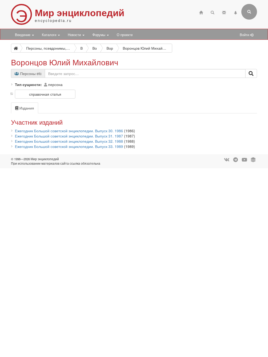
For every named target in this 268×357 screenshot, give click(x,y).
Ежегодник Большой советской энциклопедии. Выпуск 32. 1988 (69, 141)
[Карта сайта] (235, 12)
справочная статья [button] (45, 94)
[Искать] (251, 73)
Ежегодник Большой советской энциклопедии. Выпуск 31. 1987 (69, 136)
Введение (23, 34)
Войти (245, 34)
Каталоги (49, 34)
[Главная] (201, 12)
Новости (75, 34)
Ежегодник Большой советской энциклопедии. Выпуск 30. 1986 (69, 130)
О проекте (125, 34)
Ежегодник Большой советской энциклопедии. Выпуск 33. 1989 (69, 146)
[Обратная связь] (224, 12)
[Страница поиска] (212, 12)
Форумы (99, 34)
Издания (26, 108)
